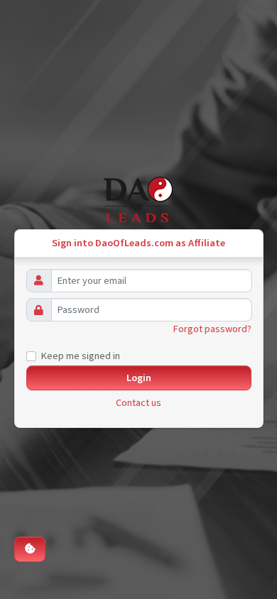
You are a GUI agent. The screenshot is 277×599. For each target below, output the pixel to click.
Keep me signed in (80, 355)
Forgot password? (212, 329)
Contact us (138, 402)
